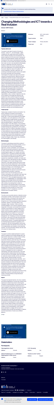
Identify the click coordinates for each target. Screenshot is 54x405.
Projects (6, 17)
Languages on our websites (17, 392)
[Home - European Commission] (7, 3)
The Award (3, 379)
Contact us (29, 390)
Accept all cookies (32, 399)
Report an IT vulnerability (6, 392)
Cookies (26, 392)
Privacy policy (32, 392)
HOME (2, 17)
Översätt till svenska (8, 11)
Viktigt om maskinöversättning (18, 11)
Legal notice (39, 392)
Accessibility (45, 392)
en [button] (46, 4)
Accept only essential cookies (45, 399)
